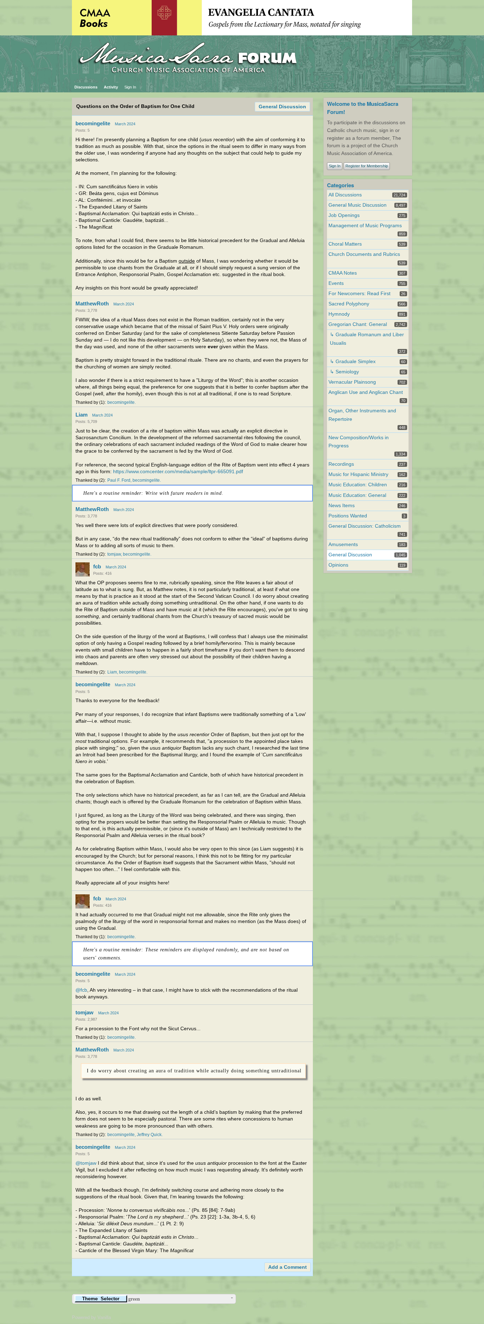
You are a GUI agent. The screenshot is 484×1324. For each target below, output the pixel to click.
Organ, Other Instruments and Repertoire (362, 415)
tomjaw (114, 554)
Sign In (130, 87)
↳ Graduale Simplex (353, 361)
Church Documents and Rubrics (364, 254)
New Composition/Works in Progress (358, 441)
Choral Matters (345, 244)
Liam (81, 415)
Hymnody (339, 314)
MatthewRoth (92, 303)
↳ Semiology (344, 371)
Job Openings (344, 215)
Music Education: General (357, 495)
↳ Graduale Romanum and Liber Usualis (367, 338)
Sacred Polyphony (348, 303)
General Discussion (282, 106)
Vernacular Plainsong (352, 382)
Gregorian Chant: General (357, 324)
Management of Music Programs (365, 225)
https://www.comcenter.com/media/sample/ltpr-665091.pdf (178, 471)
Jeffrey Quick (149, 1135)
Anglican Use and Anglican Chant (365, 392)
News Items (341, 505)
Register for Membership (366, 166)
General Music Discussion (357, 205)
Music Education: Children (357, 484)
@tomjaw (85, 1163)
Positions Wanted (347, 515)
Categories (340, 185)
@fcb (81, 990)
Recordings (341, 464)
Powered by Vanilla (91, 1317)
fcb (97, 566)
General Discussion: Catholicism (364, 526)
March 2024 (125, 124)
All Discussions (345, 194)
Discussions (85, 87)
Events (336, 283)
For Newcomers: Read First (359, 293)
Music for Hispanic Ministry (358, 474)
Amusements (343, 544)
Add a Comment (287, 1267)
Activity (111, 87)
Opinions (338, 565)
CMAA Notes (342, 273)
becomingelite (92, 123)
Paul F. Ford (118, 480)
